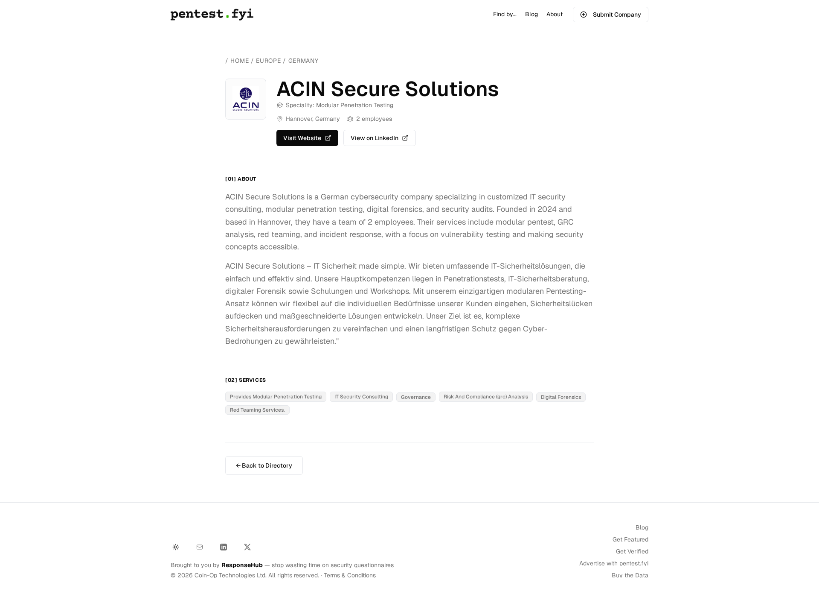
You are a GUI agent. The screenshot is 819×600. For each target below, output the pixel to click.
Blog (531, 14)
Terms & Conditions (350, 575)
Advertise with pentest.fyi (613, 563)
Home (239, 60)
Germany (303, 60)
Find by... (505, 14)
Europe (269, 60)
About (554, 14)
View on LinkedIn (374, 138)
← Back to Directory (264, 465)
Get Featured (630, 539)
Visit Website (302, 138)
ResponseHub (242, 565)
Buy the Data (630, 575)
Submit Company (617, 14)
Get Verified (632, 551)
